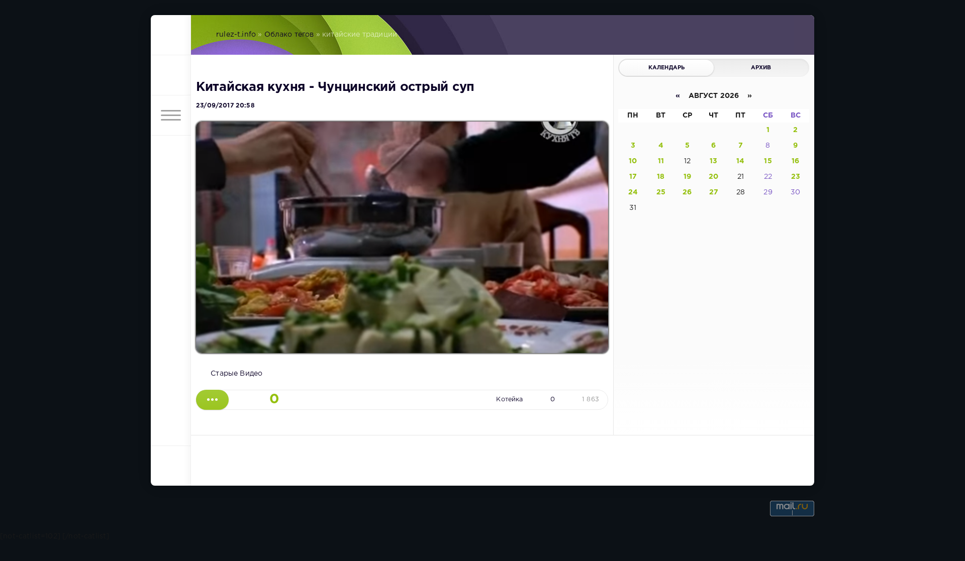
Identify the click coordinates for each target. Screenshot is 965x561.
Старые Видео (236, 374)
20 (713, 177)
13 (713, 161)
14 (740, 161)
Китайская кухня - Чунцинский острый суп (335, 87)
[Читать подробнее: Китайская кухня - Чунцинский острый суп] (212, 400)
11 (661, 161)
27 (713, 192)
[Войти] (171, 75)
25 (660, 192)
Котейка (509, 399)
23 (795, 177)
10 (633, 161)
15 (767, 161)
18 (660, 177)
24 (633, 192)
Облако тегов (289, 35)
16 (795, 161)
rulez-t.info (236, 35)
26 (687, 192)
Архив (761, 67)
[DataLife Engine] (171, 35)
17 (633, 177)
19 (687, 177)
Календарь (666, 67)
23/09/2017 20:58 (225, 105)
